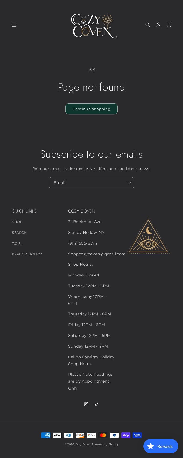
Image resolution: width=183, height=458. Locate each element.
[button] (14, 25)
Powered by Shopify (105, 444)
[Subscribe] (129, 182)
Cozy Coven (83, 444)
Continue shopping (91, 109)
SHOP (17, 222)
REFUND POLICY (27, 254)
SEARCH (19, 232)
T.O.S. (17, 243)
